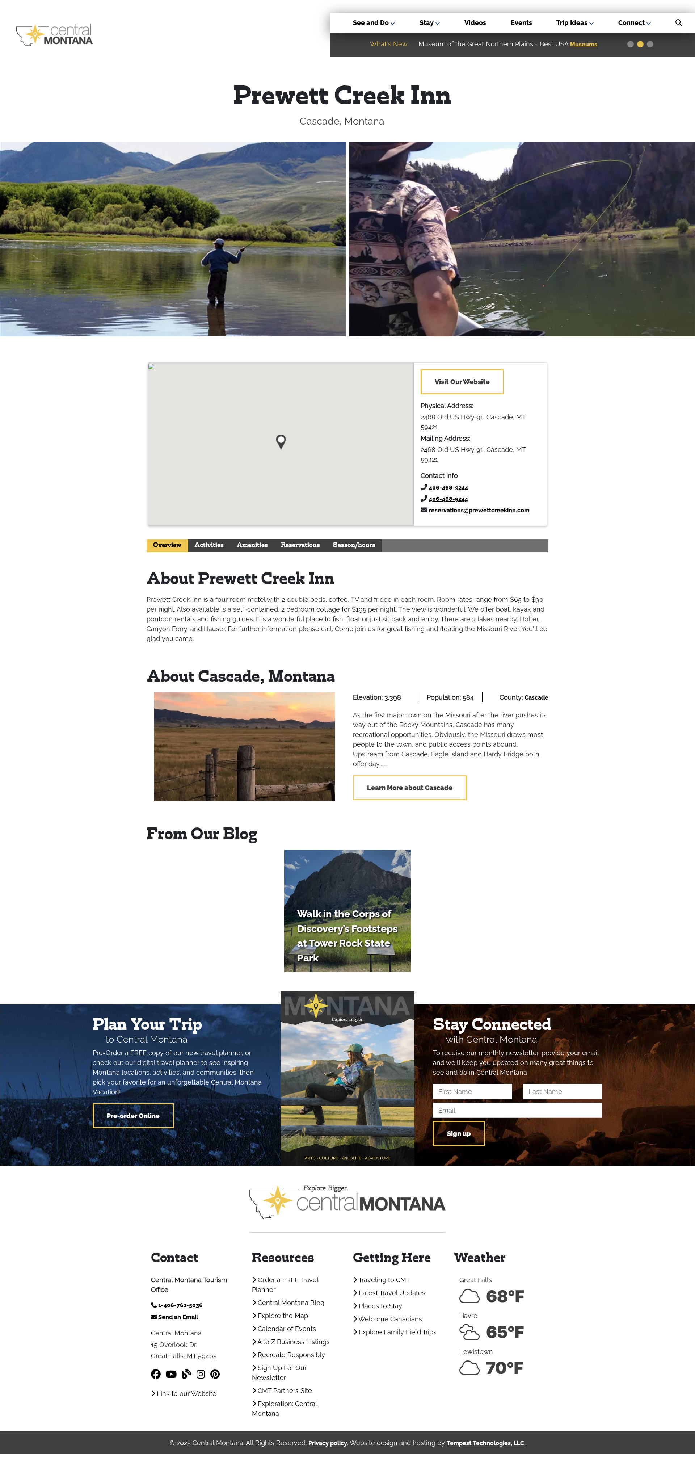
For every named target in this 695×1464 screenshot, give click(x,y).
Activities (209, 545)
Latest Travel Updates (391, 1293)
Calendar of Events (286, 1329)
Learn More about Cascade (409, 788)
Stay (427, 22)
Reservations (300, 545)
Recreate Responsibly (290, 1355)
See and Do (371, 22)
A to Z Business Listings (293, 1342)
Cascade (536, 697)
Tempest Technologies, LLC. (486, 1443)
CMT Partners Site (284, 1390)
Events (521, 22)
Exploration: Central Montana (284, 1408)
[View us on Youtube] (171, 1374)
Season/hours (354, 545)
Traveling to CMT (383, 1280)
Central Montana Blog (290, 1302)
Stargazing (587, 44)
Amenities (252, 545)
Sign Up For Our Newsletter (279, 1372)
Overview (167, 545)
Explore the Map (282, 1316)
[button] (281, 439)
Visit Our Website (462, 382)
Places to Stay (379, 1306)
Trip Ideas (572, 22)
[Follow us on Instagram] (201, 1374)
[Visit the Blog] (186, 1374)
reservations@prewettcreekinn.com (479, 510)
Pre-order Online (133, 1116)
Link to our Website (185, 1393)
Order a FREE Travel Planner (285, 1284)
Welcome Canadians (389, 1319)
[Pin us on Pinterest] (215, 1374)
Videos (475, 22)
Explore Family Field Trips (397, 1332)
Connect (632, 22)
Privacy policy (327, 1443)
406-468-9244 (448, 487)
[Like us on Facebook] (156, 1374)
